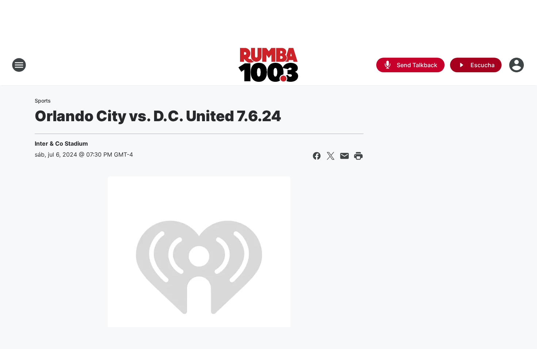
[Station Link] (268, 65)
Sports (43, 100)
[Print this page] (358, 156)
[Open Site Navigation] (19, 65)
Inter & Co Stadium (61, 143)
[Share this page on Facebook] (317, 156)
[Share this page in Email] (344, 156)
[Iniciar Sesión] (517, 65)
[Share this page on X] (330, 156)
